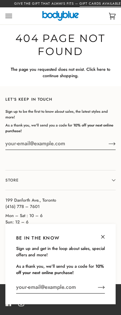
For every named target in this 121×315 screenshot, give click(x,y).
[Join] (96, 287)
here (101, 69)
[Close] (106, 234)
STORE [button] (12, 180)
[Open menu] (15, 15)
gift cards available (100, 3)
